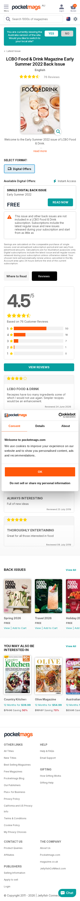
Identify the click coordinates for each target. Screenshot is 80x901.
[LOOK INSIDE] (40, 132)
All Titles (9, 751)
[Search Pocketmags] (7, 19)
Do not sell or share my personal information (40, 483)
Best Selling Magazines (17, 764)
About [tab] (65, 426)
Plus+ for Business (14, 792)
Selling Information (14, 872)
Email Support (48, 757)
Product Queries (13, 848)
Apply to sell (11, 879)
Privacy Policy (12, 798)
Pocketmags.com (50, 854)
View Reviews (39, 367)
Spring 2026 (12, 618)
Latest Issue (14, 51)
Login (7, 886)
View (7, 628)
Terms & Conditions (15, 818)
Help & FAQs (47, 751)
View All (71, 569)
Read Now (60, 202)
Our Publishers (12, 785)
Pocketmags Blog (14, 778)
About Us (45, 848)
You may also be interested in (19, 646)
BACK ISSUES (15, 570)
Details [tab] (40, 426)
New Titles (10, 757)
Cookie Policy (12, 825)
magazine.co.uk (49, 861)
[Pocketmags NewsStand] (25, 8)
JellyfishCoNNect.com (53, 868)
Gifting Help (47, 782)
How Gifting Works (50, 775)
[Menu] (6, 7)
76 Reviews (52, 77)
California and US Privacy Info (18, 808)
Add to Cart (19, 628)
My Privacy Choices (15, 832)
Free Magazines (13, 771)
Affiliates (9, 854)
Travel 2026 (43, 618)
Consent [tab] (14, 426)
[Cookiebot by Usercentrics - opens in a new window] (59, 415)
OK (40, 471)
